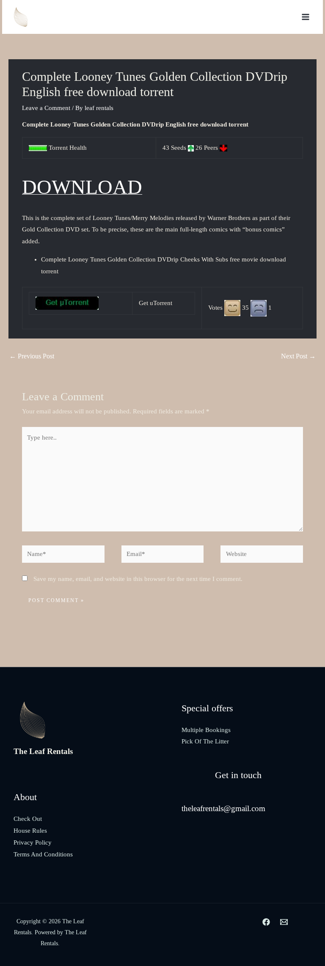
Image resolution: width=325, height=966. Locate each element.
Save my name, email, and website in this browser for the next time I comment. (137, 578)
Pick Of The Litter (205, 741)
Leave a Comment (46, 108)
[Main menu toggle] (306, 17)
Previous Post (31, 356)
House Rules (30, 830)
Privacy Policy (33, 842)
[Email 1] (284, 922)
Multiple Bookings (206, 730)
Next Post (298, 356)
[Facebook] (266, 922)
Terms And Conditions (43, 854)
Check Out (28, 818)
